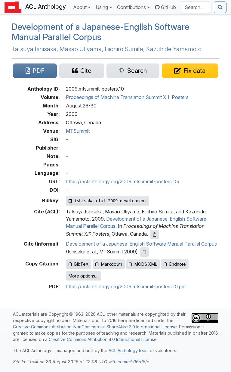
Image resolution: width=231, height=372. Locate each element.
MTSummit (78, 131)
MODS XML (145, 264)
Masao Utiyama (81, 49)
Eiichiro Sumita (124, 49)
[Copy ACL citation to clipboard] (154, 234)
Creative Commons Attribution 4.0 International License (103, 339)
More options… (83, 275)
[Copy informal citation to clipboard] (144, 252)
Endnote (177, 264)
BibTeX (81, 264)
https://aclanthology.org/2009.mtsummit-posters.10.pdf (126, 287)
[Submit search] (220, 7)
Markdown (111, 264)
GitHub (168, 7)
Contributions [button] (131, 7)
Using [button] (102, 7)
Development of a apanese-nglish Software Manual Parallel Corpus (100, 32)
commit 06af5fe (133, 361)
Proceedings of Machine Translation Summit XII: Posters (127, 97)
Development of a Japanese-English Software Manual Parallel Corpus (141, 244)
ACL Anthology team (129, 350)
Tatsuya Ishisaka (34, 49)
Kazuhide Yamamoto (174, 49)
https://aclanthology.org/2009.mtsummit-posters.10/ (123, 181)
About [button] (80, 7)
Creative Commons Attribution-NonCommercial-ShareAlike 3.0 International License (95, 326)
